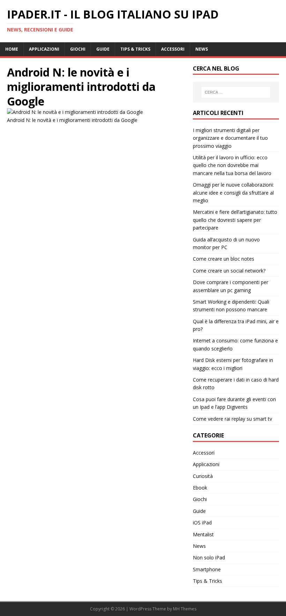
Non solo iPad (209, 557)
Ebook (200, 487)
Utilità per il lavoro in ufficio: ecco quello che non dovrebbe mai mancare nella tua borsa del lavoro (232, 165)
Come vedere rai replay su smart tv (232, 418)
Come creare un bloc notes (223, 258)
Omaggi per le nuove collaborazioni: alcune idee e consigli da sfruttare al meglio (233, 192)
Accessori (173, 49)
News (201, 49)
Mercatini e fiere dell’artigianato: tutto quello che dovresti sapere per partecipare (235, 220)
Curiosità (203, 476)
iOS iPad (202, 522)
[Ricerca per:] (235, 92)
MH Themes (184, 609)
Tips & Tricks (135, 49)
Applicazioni (44, 49)
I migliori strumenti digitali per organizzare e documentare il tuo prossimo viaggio (230, 138)
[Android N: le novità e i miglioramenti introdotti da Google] (75, 112)
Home (11, 49)
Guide (103, 49)
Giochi (77, 49)
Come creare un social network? (229, 270)
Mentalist (203, 534)
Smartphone (207, 569)
